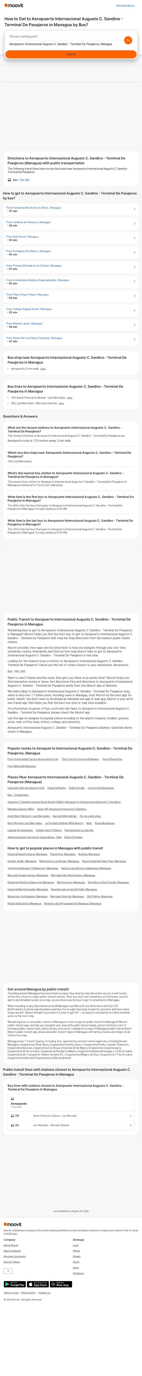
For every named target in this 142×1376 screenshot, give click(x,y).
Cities (76, 1267)
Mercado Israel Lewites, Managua (28, 875)
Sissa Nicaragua (104, 823)
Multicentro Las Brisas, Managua (59, 861)
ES (8, 1271)
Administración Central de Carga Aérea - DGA (34, 837)
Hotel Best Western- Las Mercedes (29, 816)
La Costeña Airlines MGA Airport (64, 823)
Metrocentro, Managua (71, 882)
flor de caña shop (90, 816)
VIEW (42, 368)
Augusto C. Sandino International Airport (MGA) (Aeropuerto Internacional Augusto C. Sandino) (64, 802)
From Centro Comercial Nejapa (80, 759)
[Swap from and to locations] (128, 40)
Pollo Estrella (76, 787)
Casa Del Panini (56, 787)
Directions (78, 1273)
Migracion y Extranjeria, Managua (27, 896)
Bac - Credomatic (18, 794)
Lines (76, 1245)
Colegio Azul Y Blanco (49, 830)
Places (76, 1250)
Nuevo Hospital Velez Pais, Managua (104, 861)
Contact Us (44, 1292)
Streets (77, 1256)
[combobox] (71, 37)
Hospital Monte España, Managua (28, 889)
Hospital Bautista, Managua (24, 903)
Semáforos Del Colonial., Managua (108, 882)
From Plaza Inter (112, 759)
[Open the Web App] (60, 1284)
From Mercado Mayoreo (22, 766)
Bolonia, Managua (89, 854)
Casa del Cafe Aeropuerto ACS (26, 787)
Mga (89, 823)
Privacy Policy (28, 1292)
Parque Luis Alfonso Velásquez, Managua (86, 868)
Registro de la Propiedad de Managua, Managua (72, 903)
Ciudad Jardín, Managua (22, 861)
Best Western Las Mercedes (25, 823)
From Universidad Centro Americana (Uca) (33, 759)
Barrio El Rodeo (74, 837)
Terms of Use (11, 1292)
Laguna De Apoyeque (20, 830)
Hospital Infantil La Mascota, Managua (31, 882)
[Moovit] (13, 5)
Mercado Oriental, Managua (67, 896)
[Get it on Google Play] (14, 1284)
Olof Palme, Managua (99, 896)
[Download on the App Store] (37, 1284)
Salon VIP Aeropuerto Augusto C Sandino (61, 809)
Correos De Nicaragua (101, 787)
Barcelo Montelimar (65, 816)
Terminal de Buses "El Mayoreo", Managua (33, 868)
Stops (76, 1262)
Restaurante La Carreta (79, 830)
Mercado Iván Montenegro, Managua (73, 875)
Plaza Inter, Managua (62, 854)
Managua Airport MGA (21, 809)
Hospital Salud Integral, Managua (27, 854)
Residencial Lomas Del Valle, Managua (74, 889)
